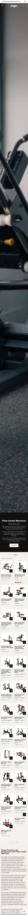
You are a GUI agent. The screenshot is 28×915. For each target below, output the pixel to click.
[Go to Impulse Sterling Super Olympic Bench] (7, 638)
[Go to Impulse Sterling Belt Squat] (7, 823)
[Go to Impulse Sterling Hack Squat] (21, 687)
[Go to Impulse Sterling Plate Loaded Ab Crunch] (7, 799)
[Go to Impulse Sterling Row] (21, 777)
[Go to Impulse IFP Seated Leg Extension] (21, 567)
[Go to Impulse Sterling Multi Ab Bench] (21, 615)
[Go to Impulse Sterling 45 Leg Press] (7, 709)
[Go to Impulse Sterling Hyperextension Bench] (21, 591)
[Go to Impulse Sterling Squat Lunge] (21, 754)
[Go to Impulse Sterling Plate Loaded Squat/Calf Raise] (21, 638)
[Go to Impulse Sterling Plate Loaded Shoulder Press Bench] (7, 662)
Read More (14, 545)
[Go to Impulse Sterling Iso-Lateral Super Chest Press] (7, 615)
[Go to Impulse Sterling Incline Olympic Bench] (21, 662)
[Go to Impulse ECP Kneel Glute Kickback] (7, 591)
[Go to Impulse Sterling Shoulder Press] (7, 777)
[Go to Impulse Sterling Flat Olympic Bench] (7, 687)
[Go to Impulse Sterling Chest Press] (21, 709)
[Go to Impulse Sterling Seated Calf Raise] (7, 567)
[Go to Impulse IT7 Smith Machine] (7, 754)
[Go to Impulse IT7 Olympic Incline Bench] (21, 732)
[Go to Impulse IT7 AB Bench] (7, 732)
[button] (2, 6)
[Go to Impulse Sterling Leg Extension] (21, 799)
